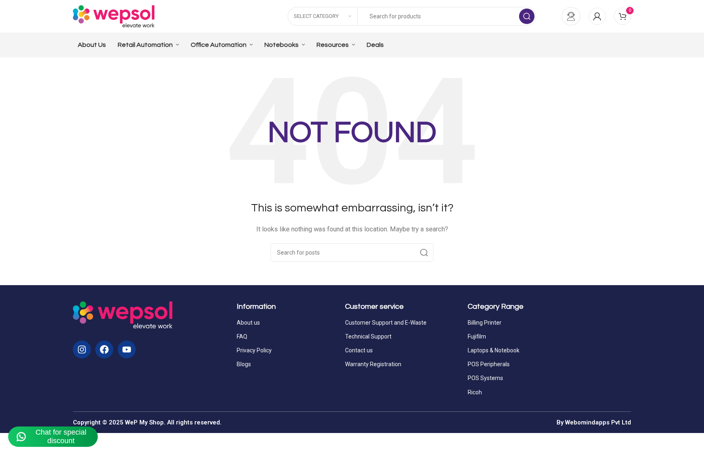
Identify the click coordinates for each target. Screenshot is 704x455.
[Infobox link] (566, 16)
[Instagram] (82, 349)
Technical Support (368, 336)
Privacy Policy (254, 350)
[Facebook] (104, 349)
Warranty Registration (373, 364)
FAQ (242, 336)
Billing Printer (485, 322)
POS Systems (485, 378)
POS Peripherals (489, 364)
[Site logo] (113, 16)
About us (248, 322)
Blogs (244, 364)
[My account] (597, 16)
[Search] (527, 16)
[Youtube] (127, 349)
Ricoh (475, 392)
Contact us (359, 350)
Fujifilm (477, 336)
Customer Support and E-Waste (386, 322)
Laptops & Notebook (493, 350)
